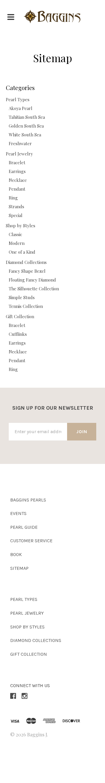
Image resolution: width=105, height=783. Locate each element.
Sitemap (19, 568)
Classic (15, 234)
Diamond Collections (26, 262)
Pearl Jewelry (19, 154)
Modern (16, 243)
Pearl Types (17, 99)
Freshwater (20, 143)
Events (18, 513)
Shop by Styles (20, 225)
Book (16, 554)
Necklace (18, 180)
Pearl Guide (24, 527)
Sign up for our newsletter (52, 408)
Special (15, 215)
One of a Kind (22, 252)
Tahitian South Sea (27, 117)
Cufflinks (18, 334)
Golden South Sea (26, 126)
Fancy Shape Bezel (27, 271)
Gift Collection (20, 316)
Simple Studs (22, 297)
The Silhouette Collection (34, 288)
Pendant (17, 189)
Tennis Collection (26, 306)
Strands (16, 206)
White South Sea (25, 135)
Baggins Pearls (28, 500)
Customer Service (31, 540)
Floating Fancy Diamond (32, 280)
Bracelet (17, 162)
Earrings (17, 171)
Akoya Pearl (20, 108)
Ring (13, 198)
